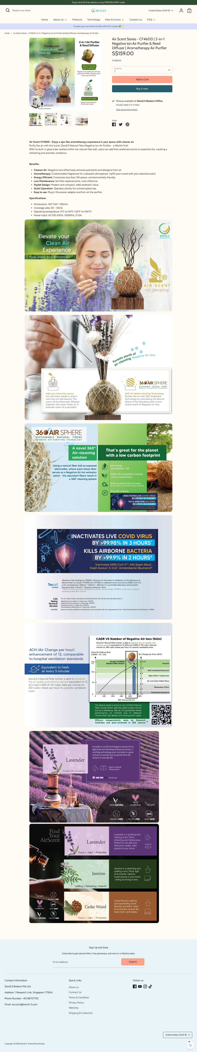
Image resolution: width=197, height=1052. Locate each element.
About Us (58, 19)
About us (74, 987)
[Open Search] (8, 10)
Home (44, 19)
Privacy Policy (76, 1002)
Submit (133, 961)
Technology (93, 19)
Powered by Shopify (36, 1044)
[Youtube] (140, 986)
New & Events (113, 19)
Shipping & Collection (81, 1013)
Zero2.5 (118, 60)
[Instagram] (145, 986)
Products (77, 19)
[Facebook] (135, 986)
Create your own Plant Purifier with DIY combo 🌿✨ (99, 26)
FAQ (150, 19)
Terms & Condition (79, 997)
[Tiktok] (150, 986)
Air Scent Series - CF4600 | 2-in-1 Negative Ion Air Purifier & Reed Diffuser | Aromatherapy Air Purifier (55, 33)
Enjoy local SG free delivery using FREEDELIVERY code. (98, 2)
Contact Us (135, 19)
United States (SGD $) (159, 10)
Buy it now (142, 88)
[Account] (181, 10)
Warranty (73, 1007)
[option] (66, 75)
